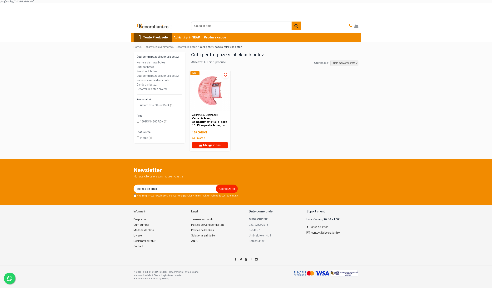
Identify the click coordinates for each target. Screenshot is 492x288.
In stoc (144, 137)
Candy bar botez (147, 84)
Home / (138, 46)
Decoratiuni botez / (187, 46)
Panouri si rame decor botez (154, 80)
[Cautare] (296, 26)
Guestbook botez (147, 71)
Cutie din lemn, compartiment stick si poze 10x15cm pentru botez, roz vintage (209, 122)
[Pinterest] (241, 259)
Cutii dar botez (145, 66)
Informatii (139, 211)
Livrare (138, 235)
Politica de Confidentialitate (224, 195)
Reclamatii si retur (144, 240)
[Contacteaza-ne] (350, 26)
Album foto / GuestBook (155, 105)
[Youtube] (246, 259)
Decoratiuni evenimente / (159, 46)
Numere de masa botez (151, 62)
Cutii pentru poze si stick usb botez (158, 75)
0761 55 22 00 (319, 227)
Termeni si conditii (202, 219)
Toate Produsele (155, 37)
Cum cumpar (141, 224)
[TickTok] (251, 259)
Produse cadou (215, 37)
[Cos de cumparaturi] (356, 26)
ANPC (194, 240)
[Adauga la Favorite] (225, 75)
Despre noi (140, 219)
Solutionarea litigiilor (203, 235)
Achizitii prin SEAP (187, 37)
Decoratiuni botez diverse (152, 89)
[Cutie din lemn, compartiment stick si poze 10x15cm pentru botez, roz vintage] (209, 90)
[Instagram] (256, 259)
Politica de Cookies (202, 230)
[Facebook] (235, 259)
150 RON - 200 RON (151, 121)
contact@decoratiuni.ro (325, 232)
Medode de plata (144, 230)
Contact (138, 246)
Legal (194, 211)
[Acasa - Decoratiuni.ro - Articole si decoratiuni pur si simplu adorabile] (153, 26)
